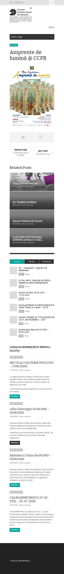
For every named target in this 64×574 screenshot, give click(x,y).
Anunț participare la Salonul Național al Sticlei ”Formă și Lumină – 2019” (36, 306)
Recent (32, 261)
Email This (49, 137)
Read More (14, 396)
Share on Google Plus (31, 137)
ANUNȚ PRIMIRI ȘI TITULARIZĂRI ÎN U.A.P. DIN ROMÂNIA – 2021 (36, 318)
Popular (17, 261)
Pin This (40, 137)
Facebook (46, 261)
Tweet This (23, 137)
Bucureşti (14, 45)
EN (50, 27)
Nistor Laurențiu (25, 370)
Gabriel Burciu (24, 561)
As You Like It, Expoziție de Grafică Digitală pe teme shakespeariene (34, 281)
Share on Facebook (14, 137)
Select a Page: (51, 2)
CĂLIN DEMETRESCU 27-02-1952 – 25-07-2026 (29, 499)
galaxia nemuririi (16, 357)
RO (53, 27)
